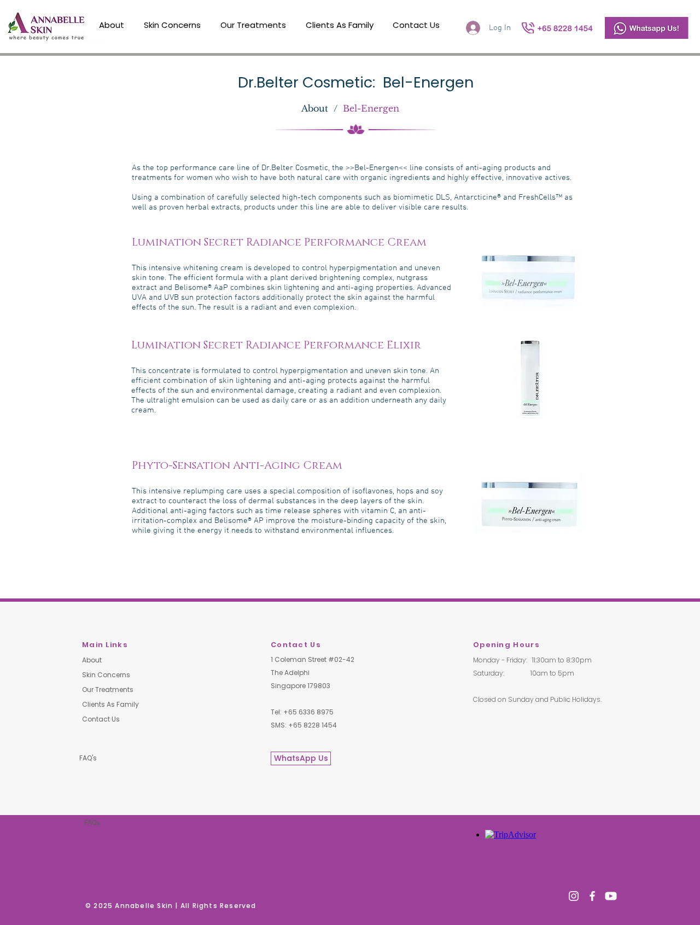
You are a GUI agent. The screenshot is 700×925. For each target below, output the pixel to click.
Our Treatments (107, 689)
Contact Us (101, 719)
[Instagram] (573, 896)
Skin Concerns (106, 674)
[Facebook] (592, 896)
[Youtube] (610, 896)
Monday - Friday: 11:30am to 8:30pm (532, 660)
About (92, 660)
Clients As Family (110, 704)
